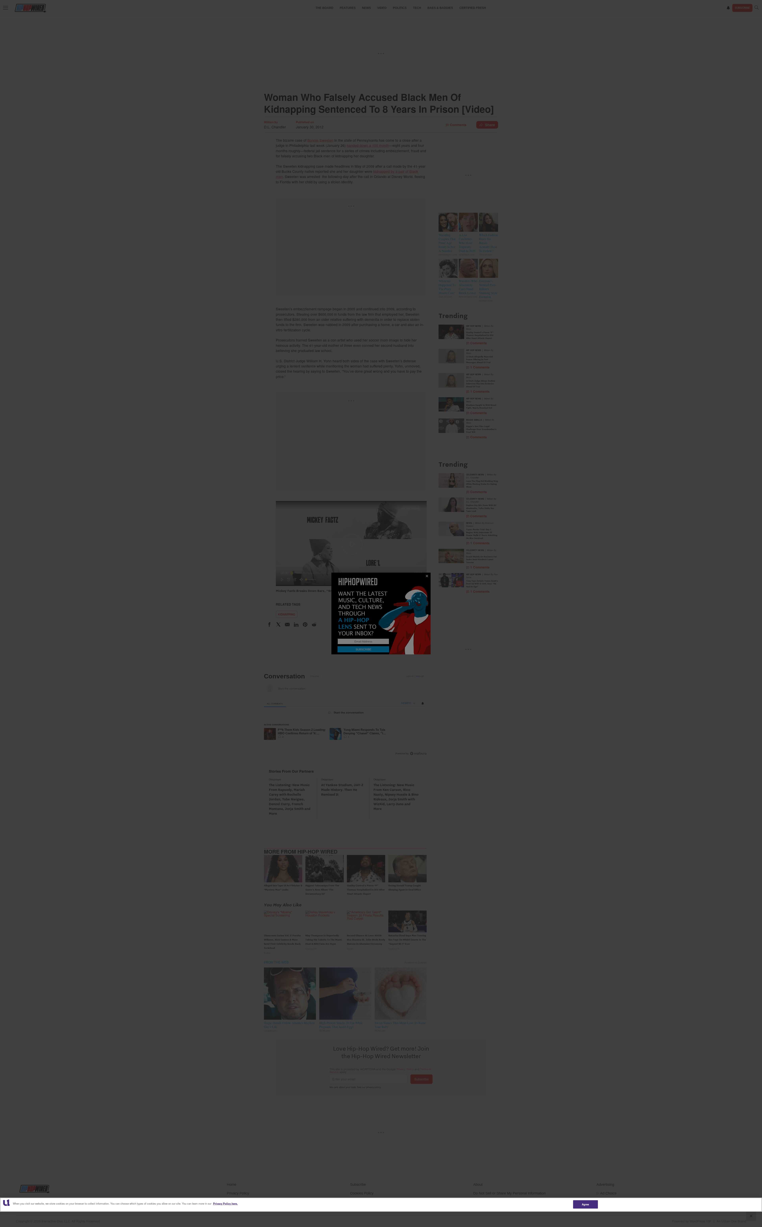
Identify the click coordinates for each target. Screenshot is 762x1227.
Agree (585, 1204)
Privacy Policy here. (225, 1203)
